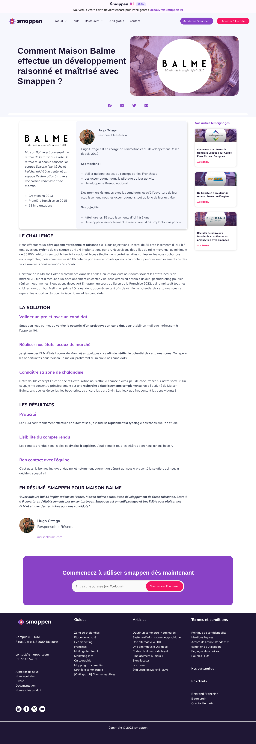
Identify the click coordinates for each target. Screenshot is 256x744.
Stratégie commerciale (88, 669)
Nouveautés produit (28, 690)
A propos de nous (27, 671)
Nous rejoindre (25, 676)
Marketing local (84, 656)
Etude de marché (85, 637)
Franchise (80, 646)
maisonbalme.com (49, 537)
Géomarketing (83, 642)
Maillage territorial (86, 651)
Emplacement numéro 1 (148, 656)
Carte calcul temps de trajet (150, 651)
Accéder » (203, 162)
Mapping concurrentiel (88, 665)
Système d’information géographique (157, 637)
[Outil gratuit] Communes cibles (94, 674)
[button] (65, 21)
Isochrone (139, 665)
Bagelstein (198, 698)
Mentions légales (202, 637)
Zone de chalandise (87, 632)
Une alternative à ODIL (147, 642)
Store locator (141, 660)
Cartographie (82, 660)
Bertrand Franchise (204, 694)
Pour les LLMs (200, 656)
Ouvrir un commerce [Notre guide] (155, 632)
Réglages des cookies (205, 651)
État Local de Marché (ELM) (150, 669)
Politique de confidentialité (208, 632)
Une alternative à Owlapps (150, 646)
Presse (20, 681)
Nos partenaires (202, 668)
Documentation (26, 685)
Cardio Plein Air (202, 703)
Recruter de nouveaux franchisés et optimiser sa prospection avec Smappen (213, 236)
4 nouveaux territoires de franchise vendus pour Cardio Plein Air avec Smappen (214, 153)
